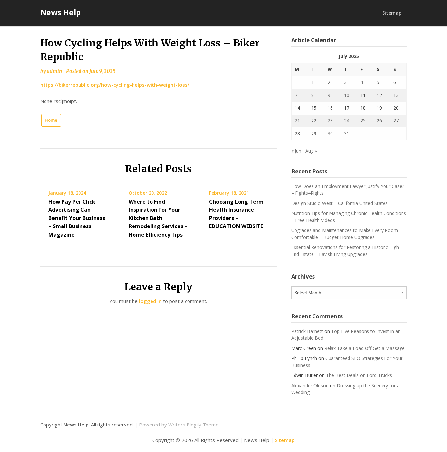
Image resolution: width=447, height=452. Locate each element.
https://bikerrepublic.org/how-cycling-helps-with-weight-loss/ (114, 84)
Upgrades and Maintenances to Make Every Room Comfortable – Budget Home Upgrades (344, 233)
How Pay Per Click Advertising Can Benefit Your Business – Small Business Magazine (76, 218)
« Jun (296, 151)
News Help (60, 12)
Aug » (311, 151)
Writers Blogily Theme (193, 424)
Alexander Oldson (310, 385)
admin (54, 71)
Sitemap (392, 13)
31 (346, 133)
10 (346, 95)
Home (51, 120)
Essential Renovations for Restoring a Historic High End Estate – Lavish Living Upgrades (345, 250)
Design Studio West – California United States (339, 203)
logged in (150, 301)
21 (297, 121)
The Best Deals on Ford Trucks (359, 375)
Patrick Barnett (307, 331)
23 (330, 121)
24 (346, 121)
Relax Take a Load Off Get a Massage (364, 348)
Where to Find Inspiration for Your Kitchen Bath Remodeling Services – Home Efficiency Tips (158, 218)
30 (330, 133)
